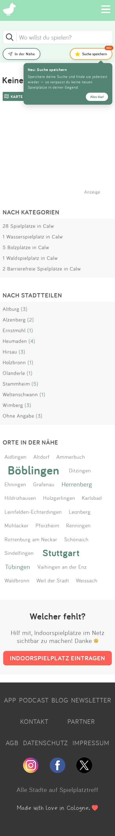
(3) (24, 309)
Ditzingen (80, 470)
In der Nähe (25, 54)
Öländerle (14, 373)
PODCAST (34, 700)
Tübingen (17, 567)
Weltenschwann (20, 394)
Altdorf (41, 456)
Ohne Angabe (18, 416)
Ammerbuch (70, 456)
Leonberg (80, 511)
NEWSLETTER (91, 700)
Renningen (78, 525)
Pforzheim (47, 525)
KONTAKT (34, 721)
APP (10, 700)
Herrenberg (77, 484)
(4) (32, 341)
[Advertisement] (60, 154)
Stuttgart (61, 552)
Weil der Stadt (52, 580)
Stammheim (16, 383)
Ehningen (15, 484)
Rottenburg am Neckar (31, 539)
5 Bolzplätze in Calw (26, 247)
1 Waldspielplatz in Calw (30, 258)
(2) (30, 319)
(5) (35, 383)
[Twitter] (84, 771)
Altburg (11, 309)
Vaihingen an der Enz (62, 566)
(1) (30, 330)
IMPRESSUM (90, 743)
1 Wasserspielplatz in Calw (33, 236)
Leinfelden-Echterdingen (33, 511)
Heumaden (15, 341)
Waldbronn (17, 580)
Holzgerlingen (59, 497)
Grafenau (44, 484)
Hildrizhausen (20, 497)
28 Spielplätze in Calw (28, 226)
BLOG (59, 700)
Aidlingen (15, 456)
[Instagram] (31, 771)
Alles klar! (97, 97)
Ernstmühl (14, 330)
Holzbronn (14, 362)
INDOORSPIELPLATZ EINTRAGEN (57, 658)
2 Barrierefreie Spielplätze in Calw (42, 268)
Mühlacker (17, 525)
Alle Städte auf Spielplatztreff (57, 790)
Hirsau (10, 351)
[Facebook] (57, 771)
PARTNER (81, 721)
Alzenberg (14, 319)
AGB (12, 743)
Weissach (86, 580)
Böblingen (33, 470)
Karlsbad (92, 497)
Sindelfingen (19, 552)
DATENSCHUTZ (45, 743)
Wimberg (13, 405)
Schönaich (76, 539)
